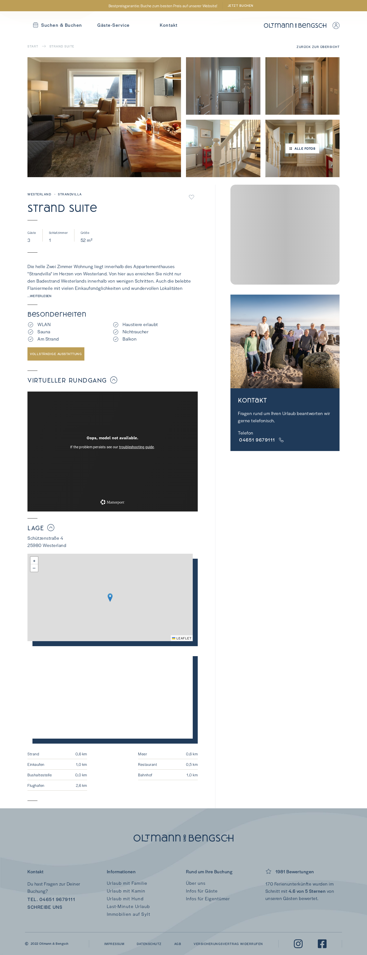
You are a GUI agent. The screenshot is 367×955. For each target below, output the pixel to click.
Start (32, 46)
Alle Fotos (305, 148)
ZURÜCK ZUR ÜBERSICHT (318, 46)
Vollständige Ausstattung (56, 354)
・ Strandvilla (67, 194)
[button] (110, 597)
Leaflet (183, 638)
